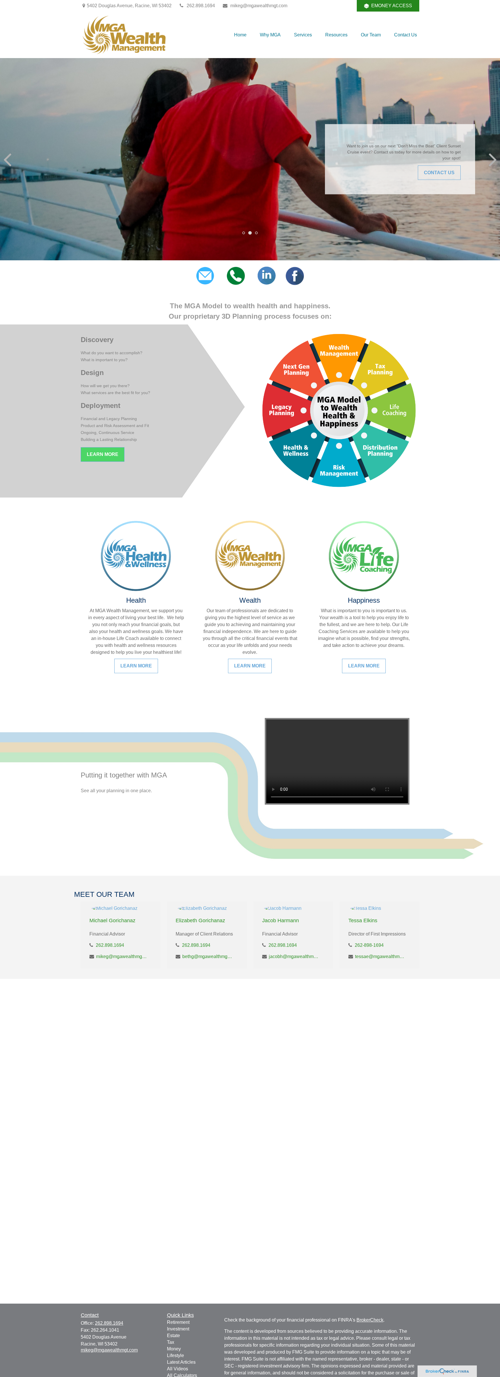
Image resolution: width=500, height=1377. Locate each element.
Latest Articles (181, 1362)
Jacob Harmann (280, 920)
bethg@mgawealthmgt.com (207, 956)
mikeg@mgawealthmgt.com (258, 5)
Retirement (178, 1322)
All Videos (177, 1368)
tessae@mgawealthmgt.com (380, 956)
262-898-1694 (369, 945)
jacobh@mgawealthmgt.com (294, 956)
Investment (178, 1328)
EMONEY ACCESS (391, 5)
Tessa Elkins (362, 920)
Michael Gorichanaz (112, 920)
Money (174, 1348)
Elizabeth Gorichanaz (200, 920)
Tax (170, 1342)
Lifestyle (175, 1355)
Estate (173, 1335)
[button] (240, 35)
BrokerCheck (369, 1319)
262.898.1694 (201, 5)
